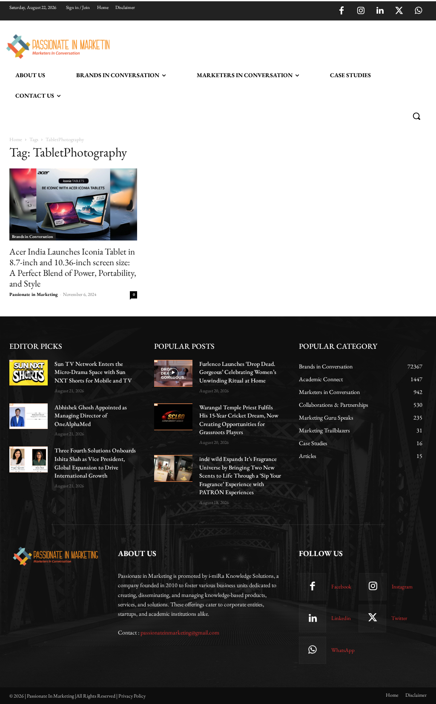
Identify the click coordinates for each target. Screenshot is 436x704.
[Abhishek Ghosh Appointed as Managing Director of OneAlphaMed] (28, 416)
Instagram (402, 586)
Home (15, 139)
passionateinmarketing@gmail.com (180, 632)
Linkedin (341, 618)
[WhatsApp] (418, 11)
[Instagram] (360, 11)
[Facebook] (341, 11)
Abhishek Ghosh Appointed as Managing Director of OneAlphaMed (90, 415)
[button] (416, 116)
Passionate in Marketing (33, 294)
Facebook (341, 586)
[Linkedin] (379, 11)
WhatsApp (343, 650)
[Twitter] (398, 11)
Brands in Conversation (32, 236)
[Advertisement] (209, 45)
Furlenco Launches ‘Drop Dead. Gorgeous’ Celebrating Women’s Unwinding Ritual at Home (237, 372)
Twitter (399, 618)
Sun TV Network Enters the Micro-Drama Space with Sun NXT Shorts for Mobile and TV (93, 372)
